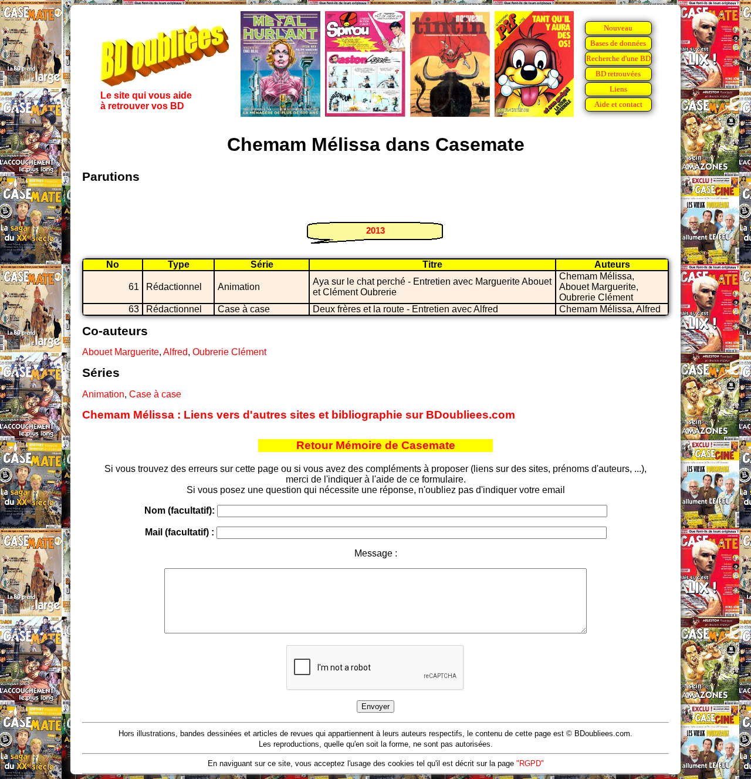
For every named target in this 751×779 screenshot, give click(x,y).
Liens (618, 89)
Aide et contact (618, 104)
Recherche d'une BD (618, 58)
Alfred (175, 352)
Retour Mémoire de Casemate (375, 445)
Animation (103, 394)
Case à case (155, 394)
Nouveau (618, 27)
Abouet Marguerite (120, 352)
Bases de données (618, 43)
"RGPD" (530, 763)
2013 (375, 230)
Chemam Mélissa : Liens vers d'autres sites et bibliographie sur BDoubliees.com (298, 415)
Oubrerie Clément (229, 352)
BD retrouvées (618, 73)
